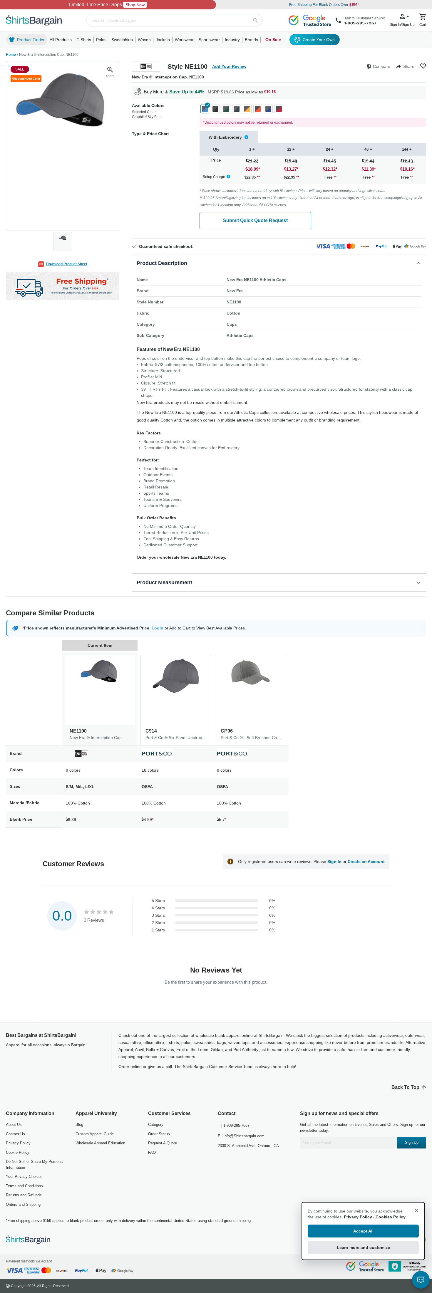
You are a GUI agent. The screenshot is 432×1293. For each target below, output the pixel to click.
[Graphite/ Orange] (258, 109)
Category (155, 1124)
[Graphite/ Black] (215, 109)
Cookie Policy (17, 1152)
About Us (14, 1124)
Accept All (363, 1231)
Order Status (159, 1134)
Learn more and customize (363, 1247)
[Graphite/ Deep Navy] (236, 109)
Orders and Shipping (23, 1204)
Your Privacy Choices (24, 1176)
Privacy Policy (18, 1143)
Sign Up (411, 1142)
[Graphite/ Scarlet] (279, 109)
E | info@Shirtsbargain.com (241, 1136)
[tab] (229, 137)
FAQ (152, 1152)
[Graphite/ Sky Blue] (205, 109)
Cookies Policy (391, 1217)
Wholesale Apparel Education (100, 1143)
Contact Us (15, 1134)
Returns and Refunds (24, 1195)
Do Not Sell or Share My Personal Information (34, 1164)
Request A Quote (162, 1143)
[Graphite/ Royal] (268, 109)
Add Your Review (229, 66)
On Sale (273, 39)
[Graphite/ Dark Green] (226, 109)
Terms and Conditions (24, 1186)
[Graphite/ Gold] (247, 109)
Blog (79, 1124)
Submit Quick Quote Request (255, 220)
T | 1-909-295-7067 (234, 1125)
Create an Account (366, 861)
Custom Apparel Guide (95, 1134)
